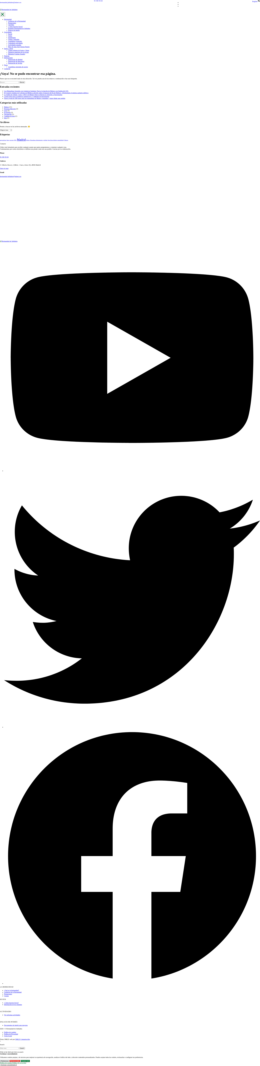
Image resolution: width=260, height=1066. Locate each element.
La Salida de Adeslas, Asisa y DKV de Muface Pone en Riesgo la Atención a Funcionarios (33, 95)
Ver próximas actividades (12, 1015)
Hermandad (8, 19)
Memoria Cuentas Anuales (16, 54)
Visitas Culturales (13, 39)
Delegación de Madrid (15, 59)
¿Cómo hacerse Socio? (15, 27)
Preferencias (4, 1061)
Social (10, 34)
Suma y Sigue (8, 48)
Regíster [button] (255, 1)
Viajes (10, 36)
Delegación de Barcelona (16, 61)
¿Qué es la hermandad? (11, 990)
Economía (7, 112)
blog (5, 118)
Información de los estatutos (13, 1004)
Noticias (6, 56)
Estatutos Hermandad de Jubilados (19, 28)
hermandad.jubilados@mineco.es (10, 2)
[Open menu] (2, 14)
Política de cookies (10, 1032)
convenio (11, 140)
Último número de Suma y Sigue (18, 50)
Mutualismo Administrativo (36, 140)
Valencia (66, 140)
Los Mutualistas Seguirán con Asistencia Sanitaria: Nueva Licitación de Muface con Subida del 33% (36, 91)
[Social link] (132, 471)
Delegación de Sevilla (15, 63)
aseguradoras (3, 140)
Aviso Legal (8, 1036)
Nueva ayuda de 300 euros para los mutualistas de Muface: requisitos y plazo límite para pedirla (34, 98)
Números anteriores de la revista (18, 52)
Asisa (7, 140)
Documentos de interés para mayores (16, 1025)
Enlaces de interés (14, 30)
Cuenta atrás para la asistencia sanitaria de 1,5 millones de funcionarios (26, 96)
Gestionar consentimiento (8, 1065)
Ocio (5, 111)
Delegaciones (8, 58)
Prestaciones (12, 23)
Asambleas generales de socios (18, 67)
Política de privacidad (19, 1063)
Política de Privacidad (11, 1034)
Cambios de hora (9, 116)
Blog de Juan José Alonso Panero (19, 47)
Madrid (21, 139)
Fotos (6, 65)
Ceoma (6, 996)
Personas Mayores (10, 109)
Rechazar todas (15, 1061)
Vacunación (8, 114)
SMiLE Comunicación (22, 1039)
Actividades (8, 32)
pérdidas (45, 140)
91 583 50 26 (98, 1)
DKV (15, 140)
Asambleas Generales (15, 41)
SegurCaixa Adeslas (52, 140)
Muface (6, 107)
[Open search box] (259, 1)
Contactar (7, 69)
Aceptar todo (25, 1061)
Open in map (4, 168)
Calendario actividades (15, 43)
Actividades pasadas (14, 45)
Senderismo (12, 37)
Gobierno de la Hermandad (17, 21)
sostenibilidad (60, 140)
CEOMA (11, 25)
